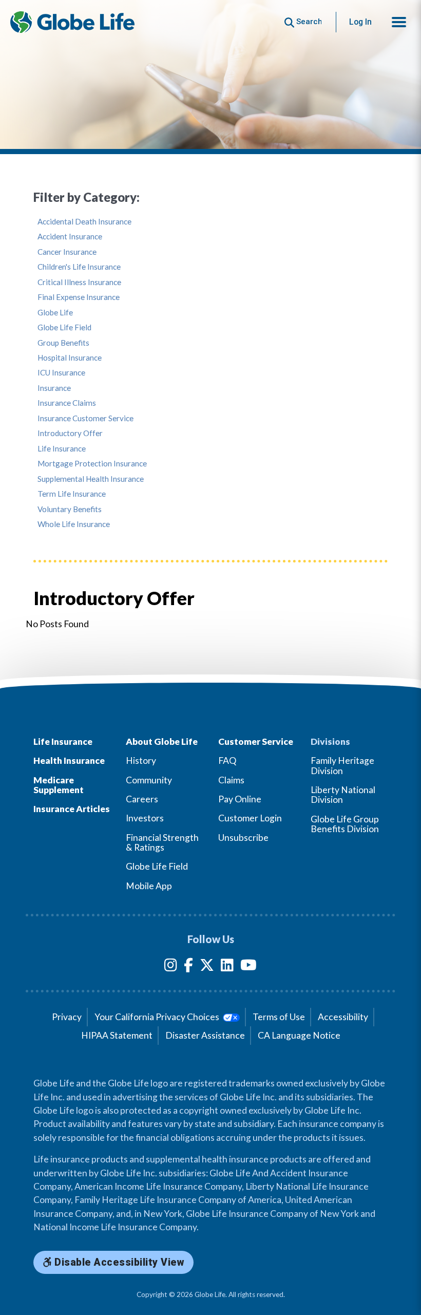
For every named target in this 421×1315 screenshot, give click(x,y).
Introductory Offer (70, 433)
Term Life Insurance (71, 494)
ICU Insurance (61, 372)
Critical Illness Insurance (79, 282)
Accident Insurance (69, 236)
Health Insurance (69, 760)
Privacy (67, 1016)
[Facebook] (188, 967)
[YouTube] (248, 967)
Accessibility (343, 1016)
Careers (142, 799)
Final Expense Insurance (78, 297)
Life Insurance (61, 448)
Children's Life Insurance (79, 266)
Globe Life (55, 312)
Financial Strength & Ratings (162, 842)
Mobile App (149, 885)
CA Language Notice (299, 1035)
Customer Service (255, 741)
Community (149, 780)
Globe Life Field (64, 327)
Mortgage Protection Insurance (92, 463)
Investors (145, 818)
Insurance (54, 388)
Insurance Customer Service (85, 418)
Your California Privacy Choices (157, 1016)
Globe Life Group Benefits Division (345, 824)
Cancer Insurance (67, 252)
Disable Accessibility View (118, 1262)
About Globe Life (162, 741)
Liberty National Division (343, 794)
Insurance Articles (71, 808)
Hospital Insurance (69, 357)
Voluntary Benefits (69, 509)
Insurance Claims (66, 403)
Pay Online (239, 799)
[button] (399, 22)
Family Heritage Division (342, 765)
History (141, 760)
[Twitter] (207, 967)
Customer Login (250, 818)
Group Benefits (63, 343)
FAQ (227, 760)
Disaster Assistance (205, 1035)
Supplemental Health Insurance (90, 479)
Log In (360, 22)
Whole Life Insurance (73, 524)
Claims (231, 780)
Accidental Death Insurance (84, 221)
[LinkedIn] (227, 967)
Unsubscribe (243, 837)
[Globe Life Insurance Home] (72, 22)
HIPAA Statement (116, 1035)
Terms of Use (279, 1016)
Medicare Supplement (58, 785)
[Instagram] (170, 967)
